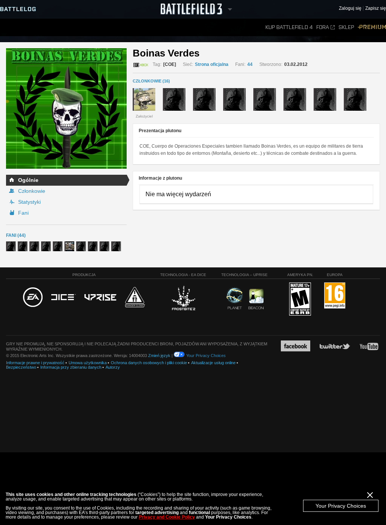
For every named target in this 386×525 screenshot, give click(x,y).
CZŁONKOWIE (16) (151, 81)
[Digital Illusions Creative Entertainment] (63, 297)
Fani (23, 213)
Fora (322, 27)
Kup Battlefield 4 (288, 27)
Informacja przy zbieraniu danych (70, 367)
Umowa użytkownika (88, 362)
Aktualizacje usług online (213, 362)
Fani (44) (16, 235)
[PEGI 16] (334, 295)
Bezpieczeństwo (21, 367)
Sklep (346, 27)
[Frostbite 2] (183, 299)
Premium (372, 27)
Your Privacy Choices (341, 506)
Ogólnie (28, 180)
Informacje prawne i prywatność (35, 362)
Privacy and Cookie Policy (167, 517)
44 (250, 64)
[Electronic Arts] (33, 297)
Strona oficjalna (211, 64)
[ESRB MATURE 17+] (300, 299)
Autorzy (113, 367)
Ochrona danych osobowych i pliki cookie (149, 362)
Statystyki (29, 202)
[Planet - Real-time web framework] (235, 298)
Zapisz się (375, 8)
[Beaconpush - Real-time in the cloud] (255, 299)
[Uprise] (100, 297)
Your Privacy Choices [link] (206, 355)
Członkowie (31, 191)
